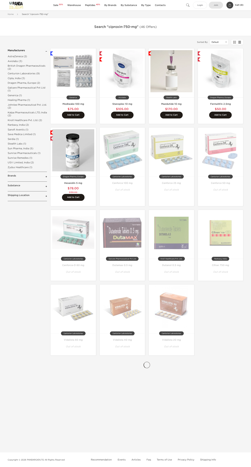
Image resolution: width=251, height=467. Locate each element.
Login (200, 5)
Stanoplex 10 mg (122, 104)
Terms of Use (164, 459)
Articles (136, 459)
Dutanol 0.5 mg (171, 265)
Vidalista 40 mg (122, 339)
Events (122, 459)
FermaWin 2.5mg (220, 104)
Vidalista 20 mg (171, 339)
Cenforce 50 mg (220, 183)
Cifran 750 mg (220, 265)
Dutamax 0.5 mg (122, 265)
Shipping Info (208, 459)
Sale (58, 5)
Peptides (92, 5)
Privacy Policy (186, 459)
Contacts (160, 5)
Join (216, 5)
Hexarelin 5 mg (73, 183)
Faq (149, 459)
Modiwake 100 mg (73, 104)
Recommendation (101, 459)
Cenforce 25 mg (171, 183)
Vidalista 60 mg (73, 339)
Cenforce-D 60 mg (73, 265)
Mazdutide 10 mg (171, 104)
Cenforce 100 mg (122, 183)
